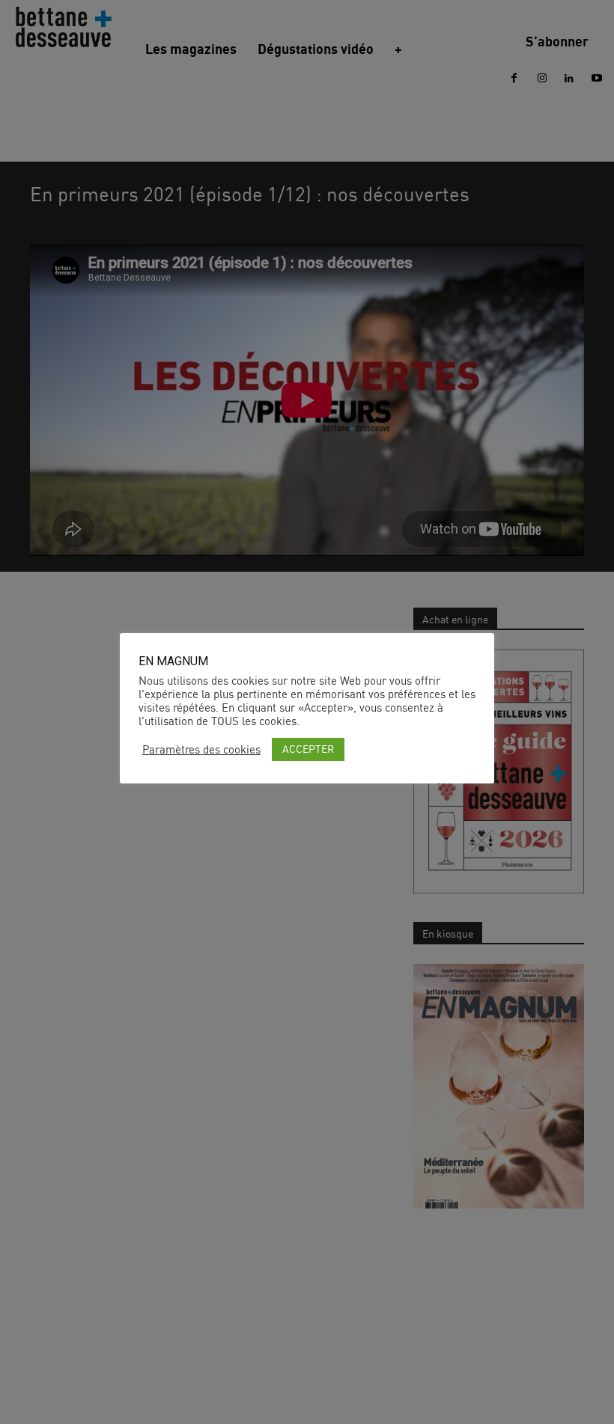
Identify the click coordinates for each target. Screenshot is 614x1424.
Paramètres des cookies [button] (201, 750)
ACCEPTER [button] (308, 748)
